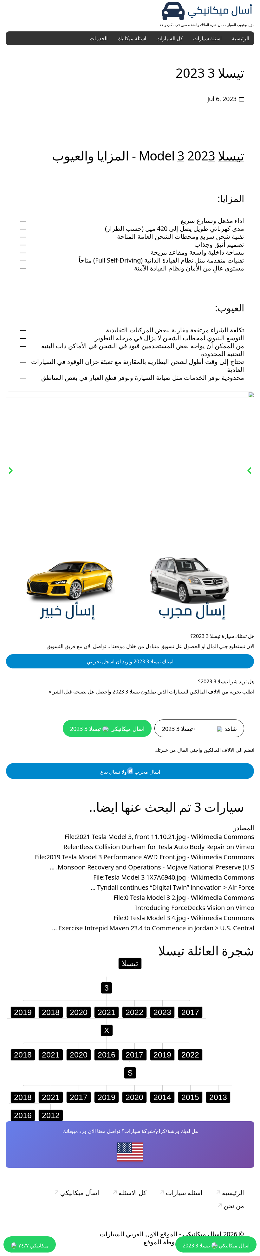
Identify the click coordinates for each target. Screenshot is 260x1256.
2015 (190, 1097)
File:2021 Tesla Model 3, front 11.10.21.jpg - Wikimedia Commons (159, 837)
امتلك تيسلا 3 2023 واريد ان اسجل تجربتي (130, 662)
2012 (51, 1115)
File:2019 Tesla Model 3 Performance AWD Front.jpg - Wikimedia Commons (144, 858)
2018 (51, 1012)
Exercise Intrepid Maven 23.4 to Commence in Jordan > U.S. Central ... (153, 929)
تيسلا (231, 155)
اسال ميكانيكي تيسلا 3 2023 (107, 729)
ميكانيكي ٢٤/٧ (33, 1245)
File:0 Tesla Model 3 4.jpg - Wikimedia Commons (184, 918)
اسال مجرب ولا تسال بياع (130, 772)
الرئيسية (240, 38)
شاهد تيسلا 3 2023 (199, 729)
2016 (106, 1055)
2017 (190, 1012)
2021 (106, 1012)
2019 (23, 1012)
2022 (134, 1012)
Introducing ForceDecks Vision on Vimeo (194, 908)
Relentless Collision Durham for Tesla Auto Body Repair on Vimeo (158, 847)
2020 (79, 1012)
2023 (162, 1012)
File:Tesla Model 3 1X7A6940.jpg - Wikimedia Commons (173, 878)
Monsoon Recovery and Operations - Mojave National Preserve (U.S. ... (152, 868)
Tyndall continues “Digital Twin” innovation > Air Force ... (172, 888)
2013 (218, 1097)
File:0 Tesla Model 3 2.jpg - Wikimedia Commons (184, 898)
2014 (162, 1097)
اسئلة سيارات (207, 38)
